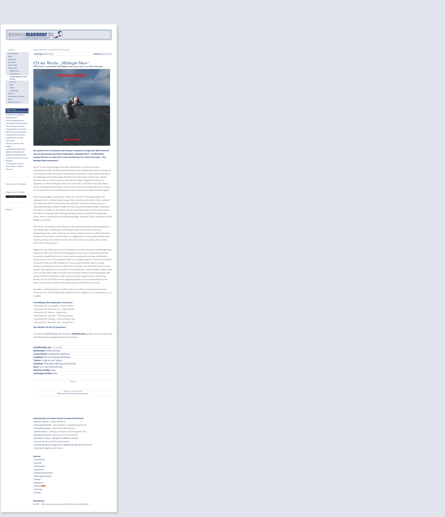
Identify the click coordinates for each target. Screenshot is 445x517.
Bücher (10, 56)
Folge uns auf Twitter (52, 360)
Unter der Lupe (41, 448)
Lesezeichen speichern (59, 353)
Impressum (39, 459)
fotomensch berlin (42, 425)
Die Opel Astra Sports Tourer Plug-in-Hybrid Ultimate (15, 166)
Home (35, 50)
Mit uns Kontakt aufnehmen (57, 357)
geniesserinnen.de (42, 434)
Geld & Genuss (40, 431)
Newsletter (39, 469)
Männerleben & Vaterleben (16, 96)
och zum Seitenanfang (51, 366)
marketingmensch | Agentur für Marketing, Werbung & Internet (63, 444)
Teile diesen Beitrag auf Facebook (60, 363)
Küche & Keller (12, 65)
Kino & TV (13, 82)
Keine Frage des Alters (15, 120)
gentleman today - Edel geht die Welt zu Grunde (56, 438)
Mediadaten (39, 466)
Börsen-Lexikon (41, 421)
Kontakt (38, 463)
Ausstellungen (14, 91)
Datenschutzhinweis (43, 472)
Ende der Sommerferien (16, 135)
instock (37, 441)
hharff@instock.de (53, 333)
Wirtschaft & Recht (14, 102)
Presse (37, 479)
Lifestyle (10, 94)
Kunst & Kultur (43, 50)
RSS (36, 486)
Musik (11, 85)
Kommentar (12, 62)
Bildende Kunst (14, 71)
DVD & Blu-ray (14, 74)
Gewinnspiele (12, 59)
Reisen (10, 99)
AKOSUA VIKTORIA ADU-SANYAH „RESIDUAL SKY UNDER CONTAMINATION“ (16, 152)
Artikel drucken (53, 350)
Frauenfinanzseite (42, 428)
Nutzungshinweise (42, 476)
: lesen (44, 370)
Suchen (37, 492)
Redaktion (39, 482)
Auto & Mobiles (13, 54)
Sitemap (38, 489)
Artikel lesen (44, 54)
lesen (45, 373)
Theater (12, 88)
